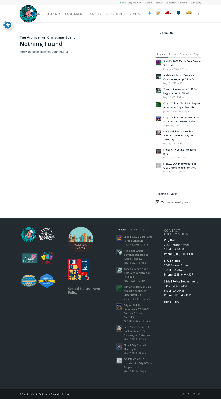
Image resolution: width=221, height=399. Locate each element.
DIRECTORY (171, 302)
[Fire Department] (167, 13)
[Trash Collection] (189, 13)
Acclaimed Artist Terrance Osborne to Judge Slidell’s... (136, 254)
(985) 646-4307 (183, 274)
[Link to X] (183, 393)
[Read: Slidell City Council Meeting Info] (159, 151)
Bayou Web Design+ (60, 394)
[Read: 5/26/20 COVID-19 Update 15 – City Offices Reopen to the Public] (159, 165)
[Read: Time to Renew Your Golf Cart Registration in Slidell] (159, 91)
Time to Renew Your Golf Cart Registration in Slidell (137, 273)
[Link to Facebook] (188, 393)
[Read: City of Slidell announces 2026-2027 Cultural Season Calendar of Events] (159, 119)
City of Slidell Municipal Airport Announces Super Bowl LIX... (138, 290)
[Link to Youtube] (193, 393)
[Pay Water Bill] (150, 13)
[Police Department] (178, 13)
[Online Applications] (158, 13)
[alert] (178, 202)
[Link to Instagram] (198, 393)
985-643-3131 (182, 295)
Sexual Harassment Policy (84, 290)
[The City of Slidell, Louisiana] (28, 13)
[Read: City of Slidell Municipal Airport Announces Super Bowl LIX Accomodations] (159, 105)
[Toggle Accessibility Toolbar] (8, 25)
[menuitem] (148, 2)
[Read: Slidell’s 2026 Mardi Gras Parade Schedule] (159, 62)
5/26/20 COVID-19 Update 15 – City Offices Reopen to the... (138, 363)
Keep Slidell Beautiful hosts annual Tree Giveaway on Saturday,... (179, 135)
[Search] (198, 13)
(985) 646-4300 (134, 2)
